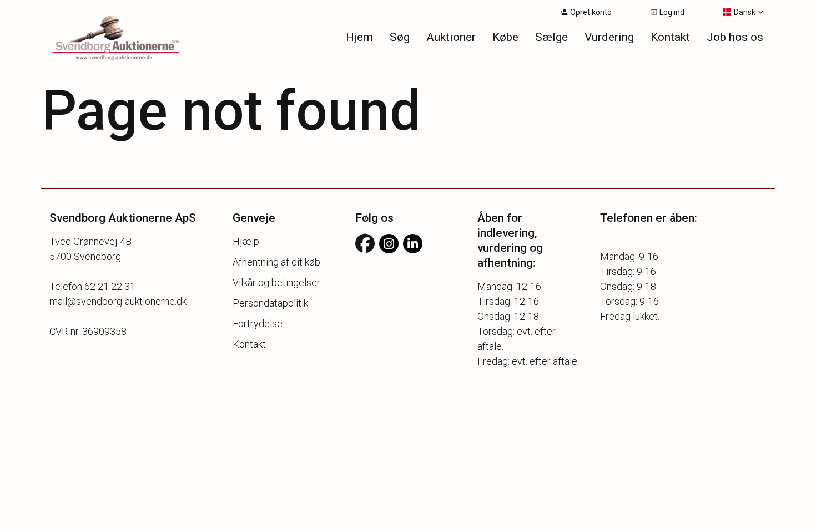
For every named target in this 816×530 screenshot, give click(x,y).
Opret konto (591, 12)
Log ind (671, 12)
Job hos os (735, 37)
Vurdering (609, 37)
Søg (400, 37)
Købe (505, 37)
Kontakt (670, 37)
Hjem (359, 37)
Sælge (551, 37)
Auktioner (451, 37)
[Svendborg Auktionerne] (102, 39)
